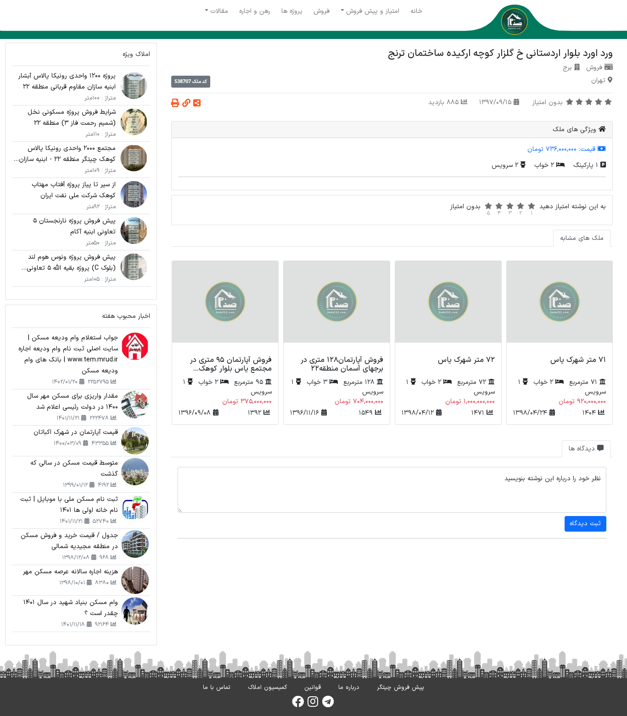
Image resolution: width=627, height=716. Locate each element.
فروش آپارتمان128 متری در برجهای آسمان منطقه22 (342, 364)
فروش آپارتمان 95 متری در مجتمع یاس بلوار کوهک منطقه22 (231, 369)
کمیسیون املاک (267, 687)
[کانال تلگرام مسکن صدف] (328, 704)
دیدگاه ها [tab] (583, 449)
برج (567, 67)
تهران (598, 80)
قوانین (312, 687)
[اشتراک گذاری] (197, 104)
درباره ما (348, 687)
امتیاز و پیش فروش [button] (372, 11)
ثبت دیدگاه (585, 523)
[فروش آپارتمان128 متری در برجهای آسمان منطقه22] (337, 307)
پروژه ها (291, 11)
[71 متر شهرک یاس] (560, 307)
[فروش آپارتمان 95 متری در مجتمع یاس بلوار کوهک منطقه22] (225, 307)
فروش (322, 11)
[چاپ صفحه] (175, 104)
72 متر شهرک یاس (466, 360)
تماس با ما (216, 687)
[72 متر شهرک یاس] (448, 307)
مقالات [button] (219, 11)
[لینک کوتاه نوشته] (186, 104)
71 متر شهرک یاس (578, 360)
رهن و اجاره (254, 11)
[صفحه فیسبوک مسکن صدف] (298, 704)
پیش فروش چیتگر (400, 687)
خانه (416, 11)
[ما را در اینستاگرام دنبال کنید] (313, 704)
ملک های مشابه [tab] (582, 238)
